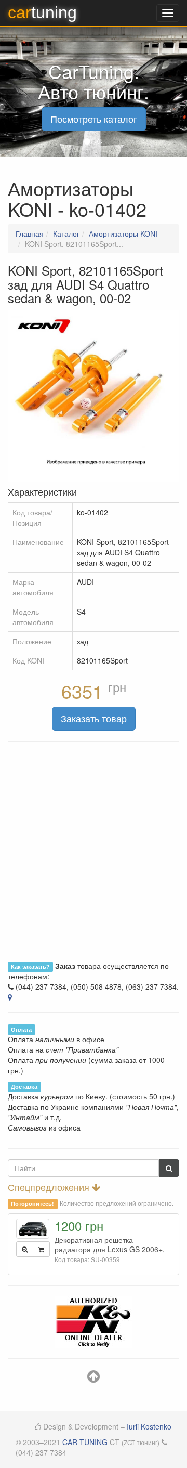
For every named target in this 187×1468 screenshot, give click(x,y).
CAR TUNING (85, 1442)
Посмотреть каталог (93, 118)
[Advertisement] (93, 845)
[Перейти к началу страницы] (93, 1378)
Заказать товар (94, 718)
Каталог (66, 233)
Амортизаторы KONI (123, 233)
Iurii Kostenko (149, 1426)
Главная (30, 233)
